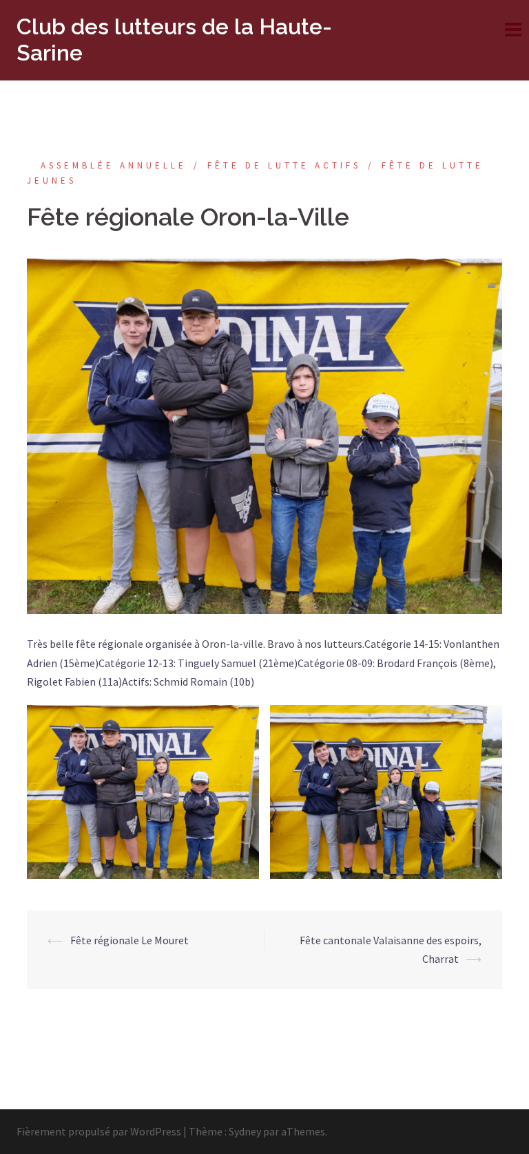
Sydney (245, 1131)
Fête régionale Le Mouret (129, 940)
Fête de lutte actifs (284, 165)
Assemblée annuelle (114, 165)
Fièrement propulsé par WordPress (99, 1131)
